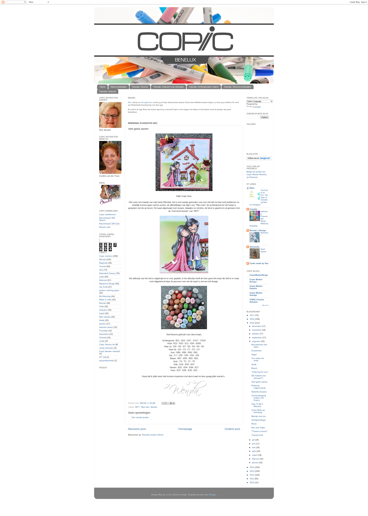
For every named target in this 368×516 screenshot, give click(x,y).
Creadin (253, 209)
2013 (252, 471)
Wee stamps (105, 317)
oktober (255, 334)
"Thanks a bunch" (259, 431)
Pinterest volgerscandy (258, 387)
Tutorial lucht (257, 435)
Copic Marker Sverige (256, 294)
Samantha (104, 334)
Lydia (101, 277)
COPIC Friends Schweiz (257, 301)
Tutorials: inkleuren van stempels (168, 87)
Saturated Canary (107, 273)
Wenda (154, 407)
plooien (102, 324)
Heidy (101, 320)
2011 (252, 479)
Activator (103, 310)
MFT (137, 407)
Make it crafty (105, 300)
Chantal (102, 338)
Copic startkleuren (107, 214)
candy (102, 341)
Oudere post (232, 428)
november (257, 330)
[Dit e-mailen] (162, 403)
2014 (252, 467)
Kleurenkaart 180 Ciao (109, 224)
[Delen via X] (168, 403)
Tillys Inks (145, 407)
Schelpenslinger (258, 420)
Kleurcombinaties (119, 87)
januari (255, 462)
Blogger (212, 495)
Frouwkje (103, 331)
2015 (252, 323)
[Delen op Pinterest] (173, 403)
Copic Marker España (256, 287)
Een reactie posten (140, 417)
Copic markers (105, 256)
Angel (254, 354)
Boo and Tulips (258, 428)
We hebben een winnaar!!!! (258, 377)
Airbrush (103, 280)
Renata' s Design (258, 230)
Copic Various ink (107, 344)
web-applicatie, (146, 102)
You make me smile (257, 359)
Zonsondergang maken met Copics (258, 397)
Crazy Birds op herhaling (258, 411)
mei (254, 447)
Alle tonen (265, 305)
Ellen (252, 188)
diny (101, 270)
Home (103, 87)
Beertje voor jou (258, 416)
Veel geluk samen (259, 382)
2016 (252, 319)
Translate (256, 107)
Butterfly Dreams (259, 392)
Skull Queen (263, 250)
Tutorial (102, 266)
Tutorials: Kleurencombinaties (237, 87)
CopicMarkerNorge (259, 275)
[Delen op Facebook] (171, 403)
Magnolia (103, 263)
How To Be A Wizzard (257, 405)
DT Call (102, 357)
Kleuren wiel (104, 227)
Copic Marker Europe (256, 280)
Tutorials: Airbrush (107, 91)
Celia (101, 306)
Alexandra (254, 247)
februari (256, 459)
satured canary (106, 327)
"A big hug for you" (259, 372)
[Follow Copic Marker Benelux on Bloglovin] (259, 159)
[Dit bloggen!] (165, 403)
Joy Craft (103, 287)
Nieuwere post (137, 428)
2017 (252, 315)
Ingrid (101, 313)
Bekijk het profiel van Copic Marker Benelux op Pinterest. (257, 174)
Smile (253, 364)
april (254, 451)
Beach (254, 368)
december (257, 326)
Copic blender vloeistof (109, 351)
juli (253, 440)
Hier (130, 102)
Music (254, 424)
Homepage (185, 428)
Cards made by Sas (259, 263)
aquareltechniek (106, 361)
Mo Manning (105, 296)
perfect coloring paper (109, 290)
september (257, 338)
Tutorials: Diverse (140, 87)
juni (254, 444)
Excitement (256, 351)
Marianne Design (107, 284)
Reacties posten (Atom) (152, 435)
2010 (252, 482)
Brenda (102, 303)
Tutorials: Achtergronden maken (204, 87)
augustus (256, 341)
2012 (252, 475)
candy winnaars (106, 348)
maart (255, 455)
